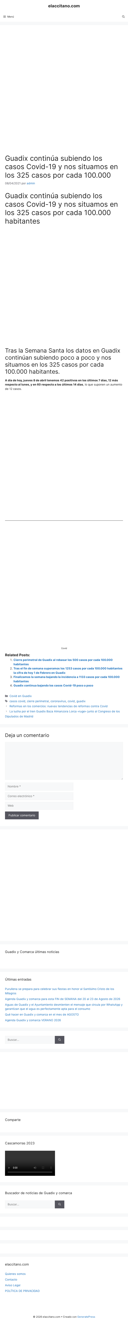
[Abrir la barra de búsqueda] (123, 17)
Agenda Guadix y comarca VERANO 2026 (33, 1020)
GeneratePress (86, 1316)
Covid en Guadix (21, 696)
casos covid (17, 701)
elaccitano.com (64, 5)
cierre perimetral (38, 701)
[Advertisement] (30, 884)
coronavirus (58, 701)
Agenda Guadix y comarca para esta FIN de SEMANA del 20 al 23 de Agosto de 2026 (62, 999)
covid (71, 701)
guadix (81, 701)
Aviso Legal (12, 1285)
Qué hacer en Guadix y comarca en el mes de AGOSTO (42, 1014)
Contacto (11, 1279)
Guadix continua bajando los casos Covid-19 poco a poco (53, 685)
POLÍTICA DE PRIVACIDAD (22, 1291)
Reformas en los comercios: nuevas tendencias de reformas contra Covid (59, 706)
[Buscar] (59, 1040)
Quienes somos (15, 1274)
